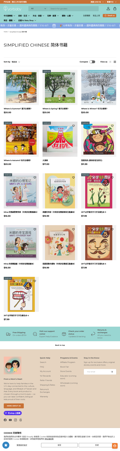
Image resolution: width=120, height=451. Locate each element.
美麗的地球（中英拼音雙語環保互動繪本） (59, 212)
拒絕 (97, 445)
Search (43, 362)
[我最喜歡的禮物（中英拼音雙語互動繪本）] (60, 242)
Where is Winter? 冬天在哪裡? (94, 109)
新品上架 (96, 15)
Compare (84, 62)
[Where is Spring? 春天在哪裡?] (60, 87)
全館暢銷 (86, 15)
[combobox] (63, 8)
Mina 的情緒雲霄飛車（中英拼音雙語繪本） (21, 212)
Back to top (60, 345)
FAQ (42, 367)
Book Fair (64, 367)
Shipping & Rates (47, 385)
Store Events (65, 371)
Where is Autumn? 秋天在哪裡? (17, 160)
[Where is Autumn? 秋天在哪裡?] (21, 139)
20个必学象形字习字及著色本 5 (93, 264)
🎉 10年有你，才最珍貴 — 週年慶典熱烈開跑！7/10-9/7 (81, 25)
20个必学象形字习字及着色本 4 (16, 315)
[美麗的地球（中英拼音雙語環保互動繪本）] (60, 190)
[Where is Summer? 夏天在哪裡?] (21, 87)
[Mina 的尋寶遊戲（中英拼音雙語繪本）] (21, 242)
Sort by (7, 62)
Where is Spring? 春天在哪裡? (55, 109)
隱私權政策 (49, 439)
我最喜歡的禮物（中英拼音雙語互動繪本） (59, 264)
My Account (45, 371)
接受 (59, 445)
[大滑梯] (60, 139)
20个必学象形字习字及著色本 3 (93, 212)
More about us (14, 406)
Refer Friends (46, 380)
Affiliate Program (67, 362)
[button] (114, 8)
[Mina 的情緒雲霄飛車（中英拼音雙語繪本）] (21, 190)
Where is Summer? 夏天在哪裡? (17, 109)
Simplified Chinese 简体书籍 (18, 32)
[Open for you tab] (115, 446)
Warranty (44, 396)
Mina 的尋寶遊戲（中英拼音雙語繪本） (19, 264)
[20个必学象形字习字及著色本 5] (98, 242)
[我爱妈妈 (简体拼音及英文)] (98, 139)
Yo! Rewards (45, 376)
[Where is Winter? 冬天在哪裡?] (98, 87)
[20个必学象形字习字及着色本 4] (21, 294)
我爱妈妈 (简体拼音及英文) (91, 160)
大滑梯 (45, 160)
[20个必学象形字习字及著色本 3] (98, 190)
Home (6, 32)
